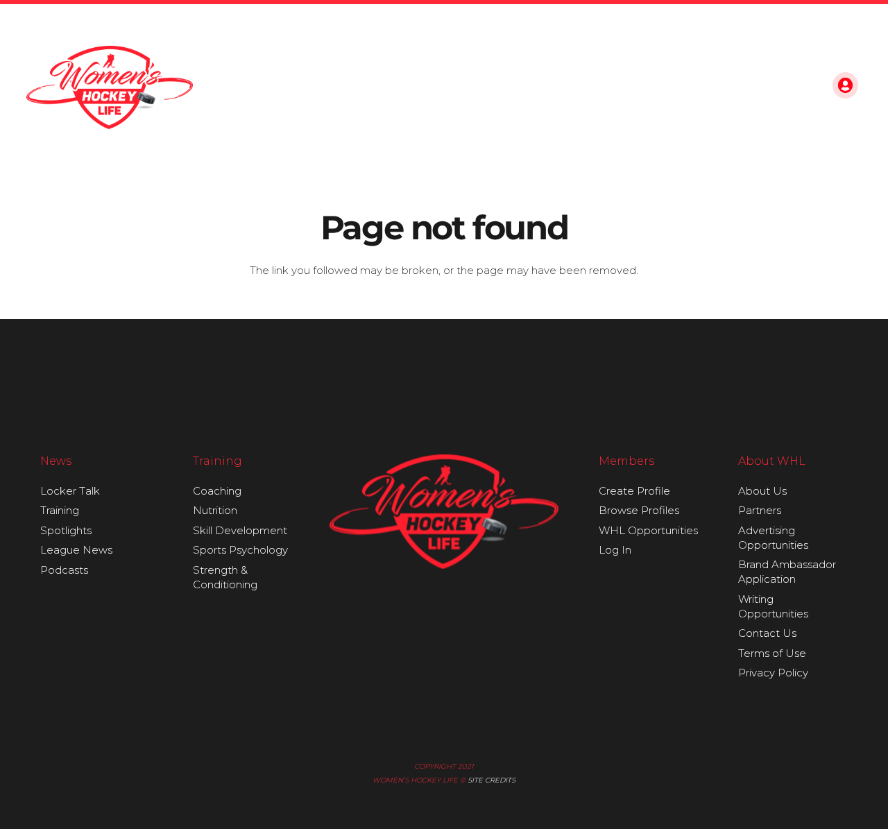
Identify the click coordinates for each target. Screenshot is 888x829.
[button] (802, 87)
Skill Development (240, 530)
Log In (615, 549)
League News (76, 549)
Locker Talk (70, 490)
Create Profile (634, 490)
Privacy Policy (773, 672)
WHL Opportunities (648, 530)
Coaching (217, 490)
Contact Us (767, 633)
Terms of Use (772, 653)
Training (59, 510)
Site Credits (491, 780)
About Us (762, 490)
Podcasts (64, 569)
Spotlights (66, 530)
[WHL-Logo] (110, 87)
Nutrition (215, 510)
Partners (759, 510)
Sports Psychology (240, 549)
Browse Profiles (639, 510)
